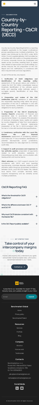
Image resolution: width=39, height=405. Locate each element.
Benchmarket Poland (19, 318)
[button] (34, 4)
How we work (19, 349)
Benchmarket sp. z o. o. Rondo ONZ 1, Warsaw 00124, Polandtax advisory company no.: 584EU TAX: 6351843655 (19, 366)
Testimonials (19, 353)
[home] (4, 3)
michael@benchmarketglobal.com (19, 378)
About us (19, 345)
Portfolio (19, 332)
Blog (19, 336)
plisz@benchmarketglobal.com (19, 374)
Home (20, 310)
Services (19, 328)
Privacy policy (19, 314)
